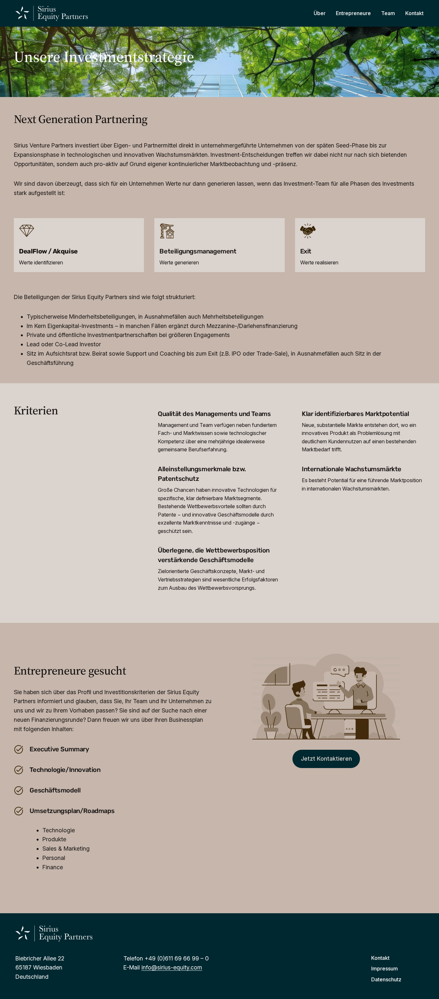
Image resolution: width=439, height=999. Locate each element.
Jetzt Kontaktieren (326, 758)
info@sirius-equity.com (171, 967)
